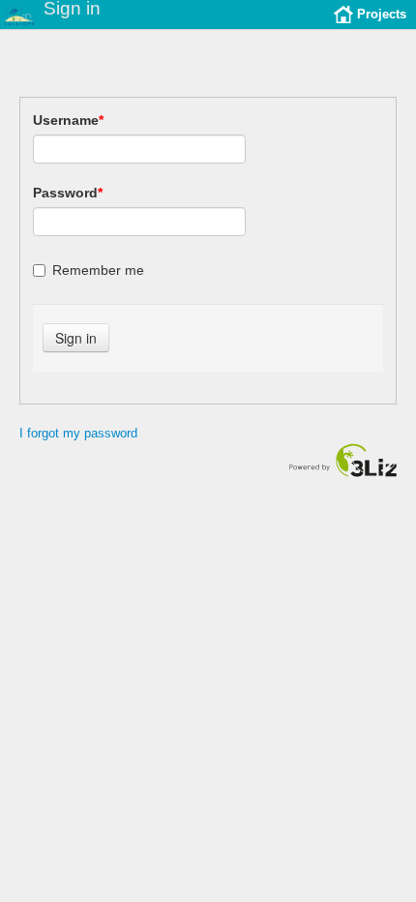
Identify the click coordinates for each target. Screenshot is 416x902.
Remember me (98, 270)
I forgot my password (78, 433)
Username (68, 120)
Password (68, 192)
